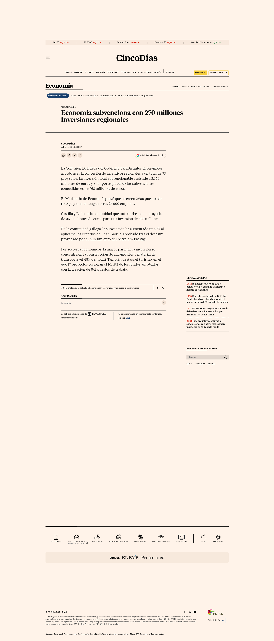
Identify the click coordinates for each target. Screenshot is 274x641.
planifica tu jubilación (118, 541)
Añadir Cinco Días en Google (152, 155)
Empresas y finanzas (74, 72)
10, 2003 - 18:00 (71, 147)
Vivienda (176, 87)
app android (218, 541)
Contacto (49, 634)
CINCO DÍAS (68, 143)
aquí (127, 317)
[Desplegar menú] (48, 58)
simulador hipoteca (76, 541)
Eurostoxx (200, 364)
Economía (100, 72)
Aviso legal (58, 634)
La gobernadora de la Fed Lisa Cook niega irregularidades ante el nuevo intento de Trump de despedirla (207, 299)
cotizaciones (181, 541)
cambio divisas (140, 541)
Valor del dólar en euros (201, 42)
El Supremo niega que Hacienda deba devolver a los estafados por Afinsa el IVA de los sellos (207, 311)
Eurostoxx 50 (160, 42)
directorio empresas (161, 541)
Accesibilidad (123, 634)
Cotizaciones (113, 72)
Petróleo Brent (123, 42)
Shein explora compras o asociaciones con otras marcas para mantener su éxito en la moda (205, 324)
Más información (69, 317)
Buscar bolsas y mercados (201, 348)
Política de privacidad (108, 634)
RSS (137, 634)
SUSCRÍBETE (200, 72)
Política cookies (70, 634)
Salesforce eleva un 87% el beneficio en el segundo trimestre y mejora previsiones (205, 286)
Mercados (89, 72)
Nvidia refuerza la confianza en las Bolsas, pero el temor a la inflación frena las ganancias (112, 95)
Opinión (157, 72)
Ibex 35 (56, 42)
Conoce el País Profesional (137, 557)
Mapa (132, 634)
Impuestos (196, 87)
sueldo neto (97, 541)
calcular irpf (55, 541)
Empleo (185, 87)
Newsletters (145, 634)
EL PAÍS (168, 71)
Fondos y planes (128, 72)
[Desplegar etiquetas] (164, 302)
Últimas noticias (145, 72)
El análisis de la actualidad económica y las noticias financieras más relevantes (102, 288)
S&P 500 (88, 42)
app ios (203, 541)
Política (207, 87)
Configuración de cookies (88, 634)
